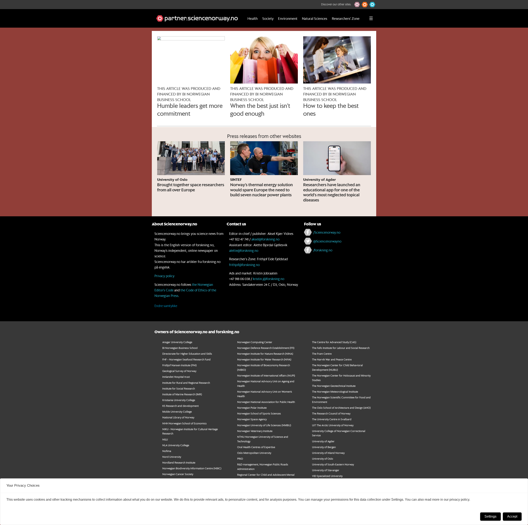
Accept (512, 516)
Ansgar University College (177, 342)
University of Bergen (324, 447)
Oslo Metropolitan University (254, 452)
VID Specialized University (327, 476)
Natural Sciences (314, 18)
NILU (165, 439)
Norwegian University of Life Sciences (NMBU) (264, 425)
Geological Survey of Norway (179, 371)
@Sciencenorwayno (327, 241)
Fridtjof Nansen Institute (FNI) (179, 365)
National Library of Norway (178, 417)
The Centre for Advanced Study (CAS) (334, 342)
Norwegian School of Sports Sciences (259, 413)
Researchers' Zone (345, 18)
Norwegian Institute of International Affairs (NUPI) (266, 375)
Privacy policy (164, 276)
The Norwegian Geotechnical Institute (334, 385)
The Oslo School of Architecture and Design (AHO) (341, 407)
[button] (357, 4)
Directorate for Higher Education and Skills (187, 353)
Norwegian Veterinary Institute (254, 431)
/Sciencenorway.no (326, 232)
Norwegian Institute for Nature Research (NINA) (265, 353)
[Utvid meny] (371, 18)
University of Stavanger (325, 470)
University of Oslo (322, 458)
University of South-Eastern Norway (333, 464)
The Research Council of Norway (331, 413)
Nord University (171, 456)
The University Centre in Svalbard (331, 419)
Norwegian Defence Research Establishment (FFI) (265, 348)
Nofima (166, 451)
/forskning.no (322, 250)
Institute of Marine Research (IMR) (182, 394)
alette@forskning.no (243, 250)
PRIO (240, 458)
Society (267, 18)
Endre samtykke (165, 306)
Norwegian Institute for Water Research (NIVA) (264, 359)
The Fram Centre (322, 353)
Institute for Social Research (178, 388)
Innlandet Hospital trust (176, 376)
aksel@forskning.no (265, 239)
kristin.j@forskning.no (268, 279)
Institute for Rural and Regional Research (186, 382)
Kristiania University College (178, 400)
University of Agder (323, 441)
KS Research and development (180, 405)
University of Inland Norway (328, 452)
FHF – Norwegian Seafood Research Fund (186, 359)
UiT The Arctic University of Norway (333, 425)
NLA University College (175, 445)
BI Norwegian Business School (180, 348)
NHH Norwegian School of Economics (184, 423)
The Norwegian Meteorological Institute (335, 391)
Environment (287, 18)
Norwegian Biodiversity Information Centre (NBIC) (191, 468)
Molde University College (177, 411)
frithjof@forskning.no (244, 264)
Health (253, 18)
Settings (490, 516)
